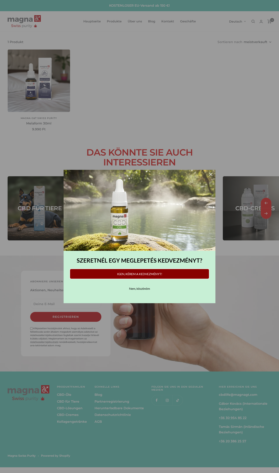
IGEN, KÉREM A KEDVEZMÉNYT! (139, 274)
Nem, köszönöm (139, 288)
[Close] (210, 174)
